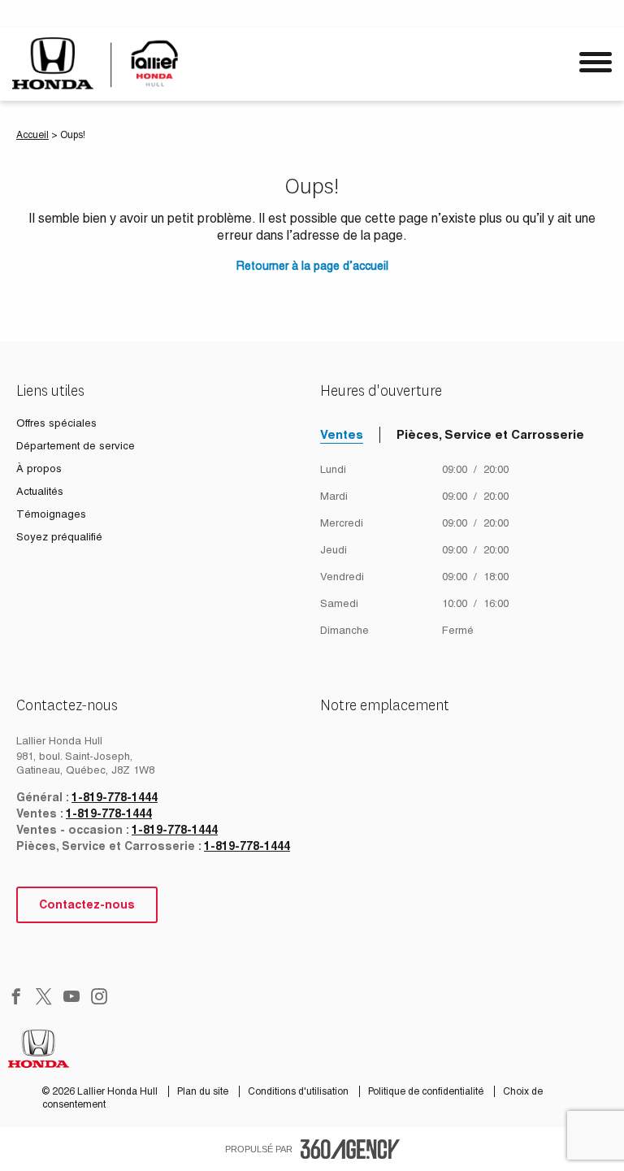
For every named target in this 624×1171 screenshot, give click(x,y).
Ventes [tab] (341, 434)
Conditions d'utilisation (299, 1091)
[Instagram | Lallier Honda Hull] (99, 998)
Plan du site (204, 1091)
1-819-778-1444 (115, 797)
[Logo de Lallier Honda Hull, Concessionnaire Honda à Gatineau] (99, 63)
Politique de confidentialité (427, 1091)
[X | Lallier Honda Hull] (44, 998)
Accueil (32, 135)
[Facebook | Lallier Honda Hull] (16, 998)
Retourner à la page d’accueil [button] (312, 265)
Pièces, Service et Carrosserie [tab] (490, 434)
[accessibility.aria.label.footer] (350, 1149)
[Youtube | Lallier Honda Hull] (71, 998)
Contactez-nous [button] (87, 904)
